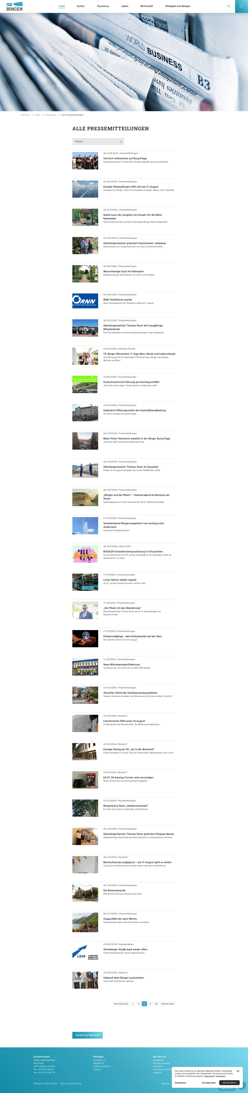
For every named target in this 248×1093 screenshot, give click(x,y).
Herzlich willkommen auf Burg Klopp (125, 158)
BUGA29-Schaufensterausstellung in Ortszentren (133, 551)
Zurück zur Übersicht (87, 1035)
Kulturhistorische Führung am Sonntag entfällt (131, 382)
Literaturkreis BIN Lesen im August (124, 721)
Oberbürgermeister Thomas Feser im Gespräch (130, 467)
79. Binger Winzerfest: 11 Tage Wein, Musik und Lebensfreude (139, 354)
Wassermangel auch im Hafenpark (123, 271)
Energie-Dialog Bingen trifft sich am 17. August (130, 187)
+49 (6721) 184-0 (45, 1069)
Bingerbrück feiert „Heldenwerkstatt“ (125, 806)
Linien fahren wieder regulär (120, 580)
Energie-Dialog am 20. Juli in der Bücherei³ (128, 749)
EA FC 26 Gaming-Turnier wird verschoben (128, 777)
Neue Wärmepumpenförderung (121, 664)
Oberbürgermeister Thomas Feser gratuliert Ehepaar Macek (138, 834)
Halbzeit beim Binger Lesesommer (123, 978)
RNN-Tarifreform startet (117, 300)
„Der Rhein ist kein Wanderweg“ (122, 608)
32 (156, 1004)
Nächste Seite (167, 1004)
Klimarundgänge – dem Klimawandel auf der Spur (132, 636)
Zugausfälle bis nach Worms (120, 919)
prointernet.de (74, 1083)
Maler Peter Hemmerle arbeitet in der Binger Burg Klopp (136, 438)
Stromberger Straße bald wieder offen (125, 949)
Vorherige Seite (121, 1004)
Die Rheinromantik (114, 890)
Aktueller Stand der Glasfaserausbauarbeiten (130, 693)
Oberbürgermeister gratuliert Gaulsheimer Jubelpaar (134, 243)
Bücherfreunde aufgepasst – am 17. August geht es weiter (137, 862)
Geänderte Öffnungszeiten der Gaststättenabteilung (134, 410)
